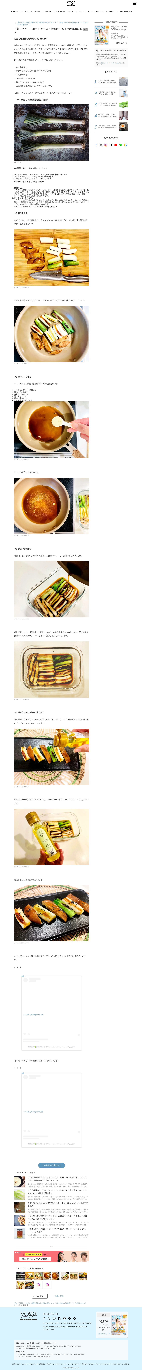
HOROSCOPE (112, 12)
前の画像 (40, 1296)
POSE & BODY (16, 12)
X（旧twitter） (101, 145)
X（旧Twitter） (49, 1318)
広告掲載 (41, 1364)
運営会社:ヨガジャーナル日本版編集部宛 (111, 63)
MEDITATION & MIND (34, 12)
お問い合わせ (16, 1364)
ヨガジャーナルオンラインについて (99, 1364)
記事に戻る (59, 1296)
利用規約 (48, 1364)
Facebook (96, 145)
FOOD (70, 12)
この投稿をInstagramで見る (33, 1014)
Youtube (115, 145)
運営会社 (84, 1364)
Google (125, 145)
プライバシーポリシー (59, 1364)
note (110, 145)
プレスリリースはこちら (29, 1364)
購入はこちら (120, 43)
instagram (106, 145)
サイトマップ (116, 1364)
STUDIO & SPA (126, 12)
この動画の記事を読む (52, 1165)
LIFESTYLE (99, 12)
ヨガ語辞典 (125, 1364)
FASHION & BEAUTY (83, 12)
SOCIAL (48, 12)
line (120, 145)
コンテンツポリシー (74, 1364)
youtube (64, 1318)
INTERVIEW (60, 12)
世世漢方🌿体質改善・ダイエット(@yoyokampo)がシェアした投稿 (51, 1047)
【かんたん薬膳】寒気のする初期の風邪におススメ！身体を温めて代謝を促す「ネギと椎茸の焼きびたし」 (52, 23)
